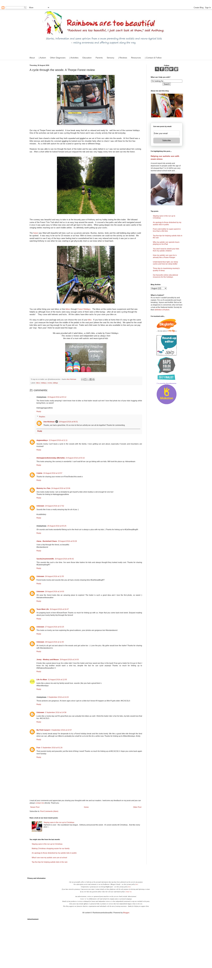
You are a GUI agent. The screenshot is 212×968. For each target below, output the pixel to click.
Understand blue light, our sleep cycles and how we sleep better (165, 263)
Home (86, 807)
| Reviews (122, 58)
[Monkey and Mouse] (85, 372)
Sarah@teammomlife (45, 559)
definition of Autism (162, 310)
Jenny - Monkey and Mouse (47, 660)
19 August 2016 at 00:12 (56, 397)
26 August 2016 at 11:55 (54, 576)
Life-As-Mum (41, 680)
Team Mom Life (42, 609)
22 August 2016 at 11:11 (58, 440)
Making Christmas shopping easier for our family (51, 849)
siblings (55, 383)
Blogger (126, 913)
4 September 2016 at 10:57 (61, 730)
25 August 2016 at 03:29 (67, 541)
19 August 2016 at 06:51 (68, 422)
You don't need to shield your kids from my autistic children (166, 250)
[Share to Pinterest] (93, 379)
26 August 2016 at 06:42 (64, 559)
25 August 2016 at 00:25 (56, 526)
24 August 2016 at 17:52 (54, 506)
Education (87, 58)
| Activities (74, 58)
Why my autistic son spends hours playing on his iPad (166, 243)
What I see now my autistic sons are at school (49, 858)
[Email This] (82, 379)
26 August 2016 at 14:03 (54, 592)
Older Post (137, 807)
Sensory (110, 58)
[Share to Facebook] (90, 379)
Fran (38, 748)
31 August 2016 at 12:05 (57, 680)
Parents (99, 58)
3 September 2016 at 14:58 (55, 712)
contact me (39, 803)
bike (89, 320)
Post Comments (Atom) (49, 811)
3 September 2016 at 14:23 (58, 697)
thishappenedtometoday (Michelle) (50, 458)
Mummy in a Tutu (43, 488)
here (137, 884)
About (32, 58)
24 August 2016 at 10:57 (52, 473)
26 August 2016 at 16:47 (59, 609)
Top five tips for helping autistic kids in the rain (49, 862)
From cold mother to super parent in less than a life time (167, 230)
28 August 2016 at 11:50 (54, 642)
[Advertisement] (106, 942)
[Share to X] (88, 379)
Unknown (40, 506)
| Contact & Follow (153, 58)
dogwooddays (42, 440)
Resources (136, 58)
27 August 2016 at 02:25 (54, 627)
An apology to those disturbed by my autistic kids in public (54, 853)
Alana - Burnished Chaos (46, 541)
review (49, 383)
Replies (42, 417)
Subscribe (166, 140)
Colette (39, 473)
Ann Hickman (49, 422)
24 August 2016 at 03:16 (75, 458)
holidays (44, 383)
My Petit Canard (43, 730)
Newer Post (34, 807)
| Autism (42, 58)
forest (35, 233)
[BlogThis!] (85, 379)
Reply (38, 411)
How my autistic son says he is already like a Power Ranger (165, 256)
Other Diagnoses (57, 58)
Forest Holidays (84, 309)
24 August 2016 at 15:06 (60, 488)
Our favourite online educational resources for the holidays (165, 276)
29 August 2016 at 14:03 (69, 660)
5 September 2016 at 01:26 (51, 748)
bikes (68, 309)
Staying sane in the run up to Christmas (59, 822)
